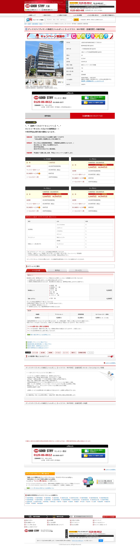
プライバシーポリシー (77, 540)
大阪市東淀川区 (104, 497)
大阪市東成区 (30, 499)
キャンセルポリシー (99, 522)
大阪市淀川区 (85, 499)
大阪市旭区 (48, 499)
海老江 (40, 23)
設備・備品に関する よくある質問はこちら (40, 334)
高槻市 (77, 501)
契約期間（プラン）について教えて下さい (38, 342)
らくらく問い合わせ (31, 524)
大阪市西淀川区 (94, 497)
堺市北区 (53, 501)
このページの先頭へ (110, 363)
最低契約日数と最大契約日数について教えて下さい (40, 344)
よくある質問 (52, 522)
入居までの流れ (76, 520)
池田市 (65, 501)
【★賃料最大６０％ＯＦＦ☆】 (92, 116)
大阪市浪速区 (84, 497)
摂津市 (34, 503)
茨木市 (88, 501)
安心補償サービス (30, 522)
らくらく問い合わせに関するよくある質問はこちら (42, 488)
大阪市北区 (29, 501)
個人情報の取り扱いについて (56, 524)
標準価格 (48, 116)
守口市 (82, 501)
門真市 (28, 503)
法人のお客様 (75, 524)
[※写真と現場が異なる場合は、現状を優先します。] (44, 41)
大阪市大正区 (64, 497)
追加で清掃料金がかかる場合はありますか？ (38, 347)
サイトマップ (97, 520)
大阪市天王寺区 (74, 497)
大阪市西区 (48, 497)
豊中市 (59, 501)
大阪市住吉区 (76, 499)
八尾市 (94, 501)
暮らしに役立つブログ (31, 527)
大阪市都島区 (30, 497)
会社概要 (51, 520)
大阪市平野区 (105, 499)
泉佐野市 (100, 501)
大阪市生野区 (39, 499)
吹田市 (71, 501)
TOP (25, 23)
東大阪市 (40, 503)
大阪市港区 (56, 497)
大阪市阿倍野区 (66, 499)
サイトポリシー (76, 522)
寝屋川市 (107, 501)
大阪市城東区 (56, 499)
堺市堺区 (46, 501)
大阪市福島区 (35, 23)
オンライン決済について (100, 524)
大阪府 (29, 23)
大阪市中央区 (38, 501)
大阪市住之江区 (95, 499)
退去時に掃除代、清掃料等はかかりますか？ (38, 345)
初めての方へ (29, 520)
